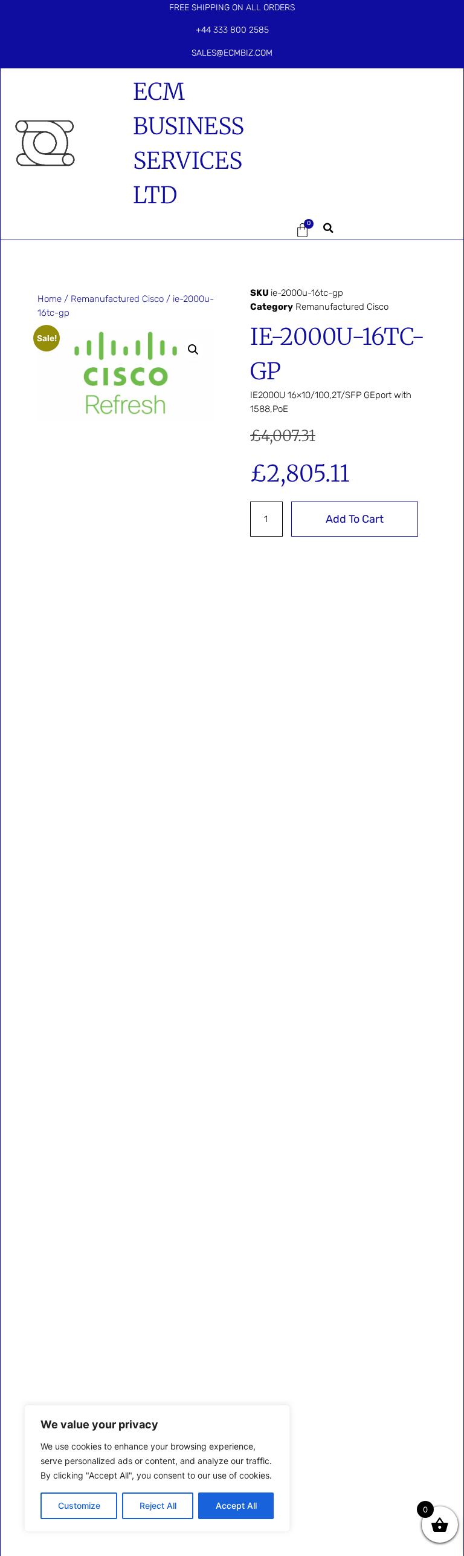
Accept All (236, 1505)
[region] (157, 1468)
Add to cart (355, 519)
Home (49, 298)
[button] (264, 229)
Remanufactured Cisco (117, 298)
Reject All (158, 1505)
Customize (79, 1505)
